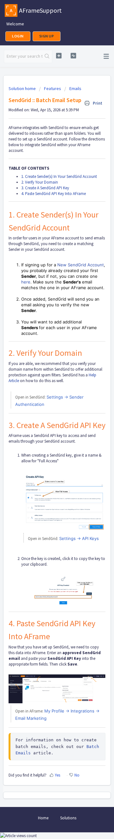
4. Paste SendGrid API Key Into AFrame (53, 193)
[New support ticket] (58, 55)
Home (43, 818)
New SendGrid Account (80, 264)
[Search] (47, 56)
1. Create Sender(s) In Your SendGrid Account (59, 176)
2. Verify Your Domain (39, 182)
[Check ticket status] (73, 55)
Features (52, 88)
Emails (75, 88)
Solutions (68, 818)
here (25, 281)
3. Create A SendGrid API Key (45, 188)
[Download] (45, 425)
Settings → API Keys (79, 538)
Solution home (23, 88)
